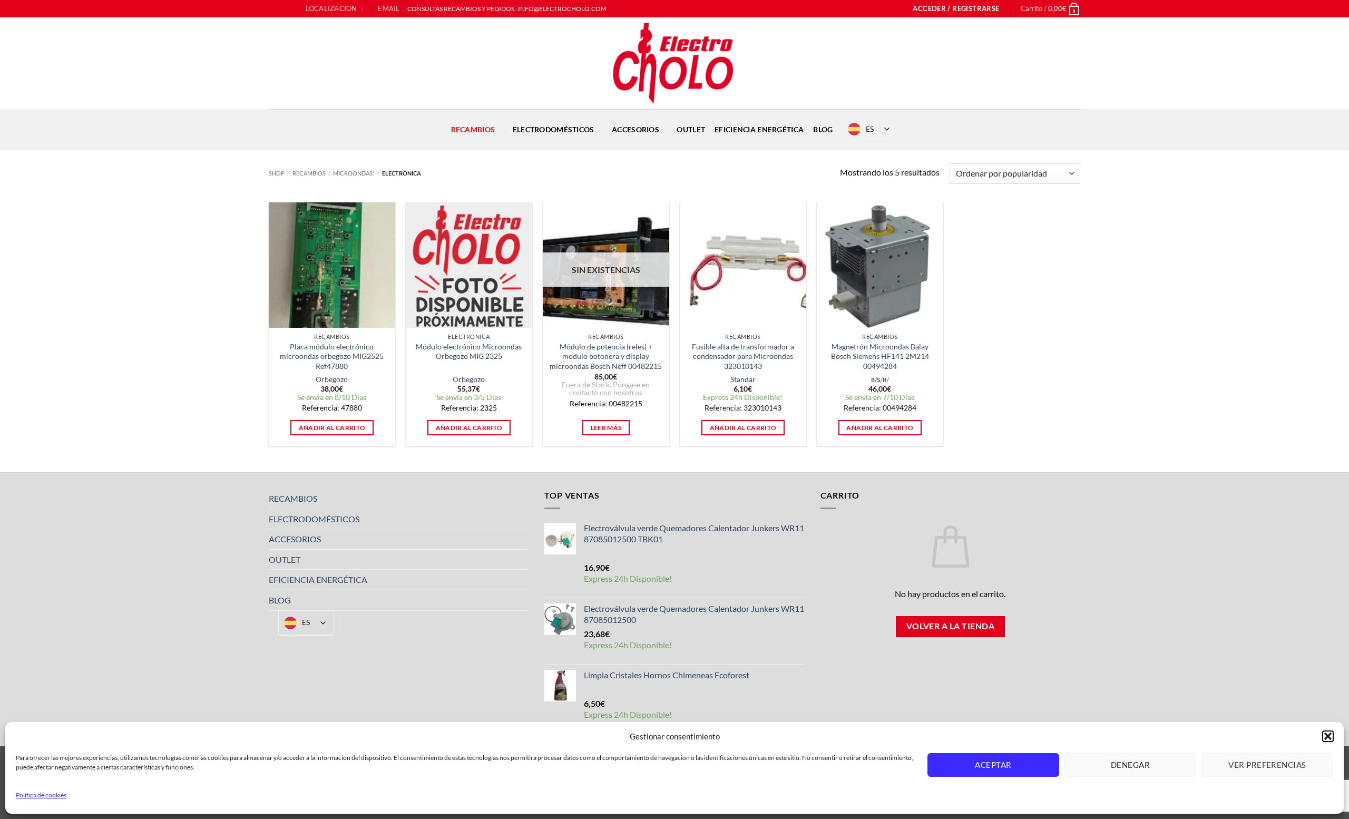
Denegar (1130, 764)
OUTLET (691, 129)
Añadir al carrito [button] (332, 427)
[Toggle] (522, 498)
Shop (277, 173)
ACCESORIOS (635, 129)
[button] (1328, 736)
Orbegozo (332, 379)
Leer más (606, 427)
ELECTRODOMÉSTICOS (553, 129)
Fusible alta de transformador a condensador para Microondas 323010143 (743, 356)
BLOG (823, 129)
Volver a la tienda (950, 626)
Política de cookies (41, 795)
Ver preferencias (1267, 764)
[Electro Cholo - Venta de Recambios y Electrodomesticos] (674, 63)
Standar (743, 379)
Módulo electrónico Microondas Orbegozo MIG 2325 (469, 351)
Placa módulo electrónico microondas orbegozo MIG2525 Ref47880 (332, 356)
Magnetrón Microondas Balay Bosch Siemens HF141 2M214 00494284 (880, 356)
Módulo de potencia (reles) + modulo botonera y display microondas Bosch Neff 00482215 (606, 356)
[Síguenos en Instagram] (284, 9)
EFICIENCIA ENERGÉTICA (759, 129)
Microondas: (353, 173)
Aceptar (993, 764)
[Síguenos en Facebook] (274, 9)
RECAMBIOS (473, 129)
